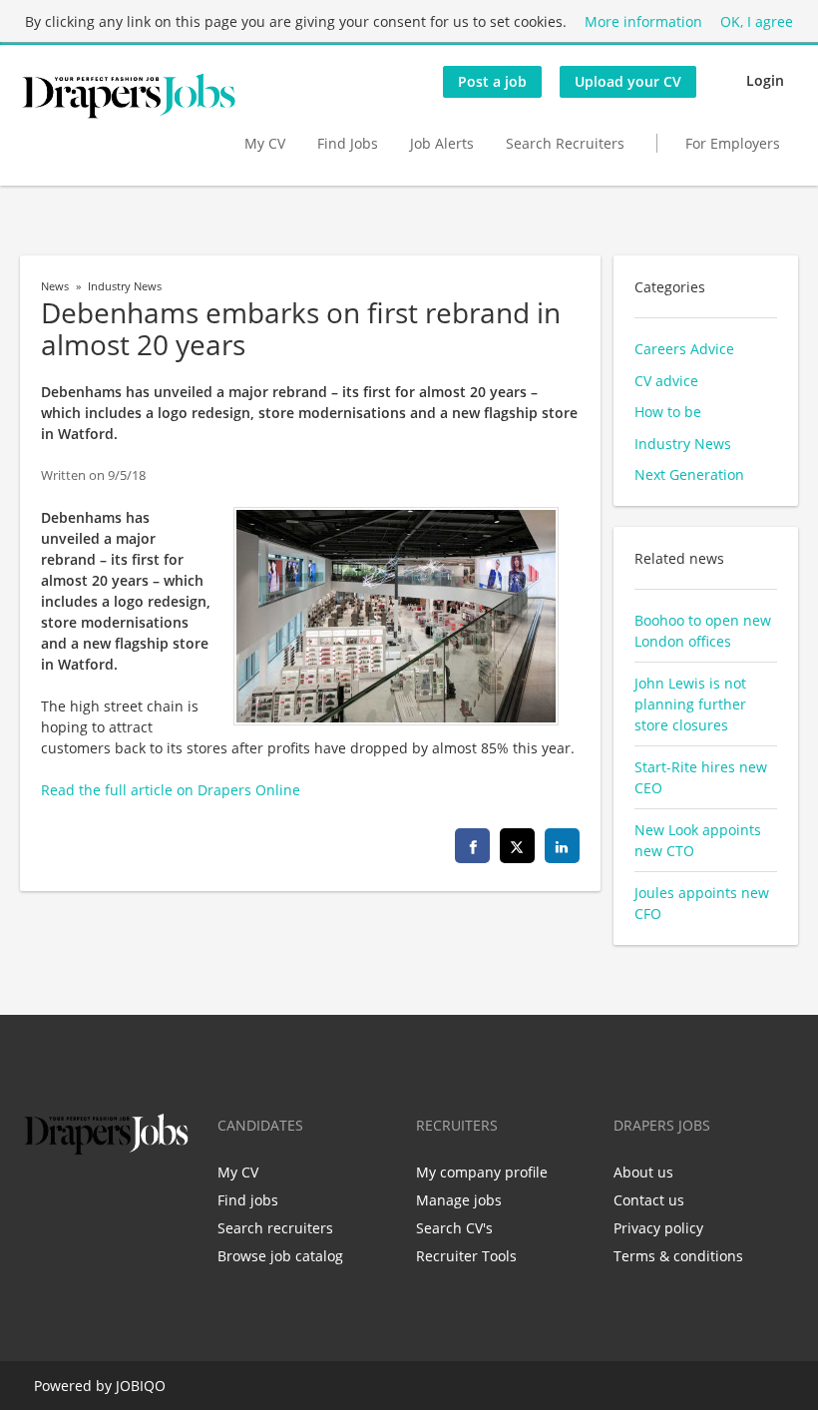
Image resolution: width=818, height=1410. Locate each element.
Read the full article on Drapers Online (170, 789)
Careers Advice (684, 348)
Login (765, 80)
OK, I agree (756, 21)
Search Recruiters (565, 143)
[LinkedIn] (100, 1201)
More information (643, 21)
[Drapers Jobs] (128, 96)
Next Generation (689, 474)
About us (643, 1172)
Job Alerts (442, 143)
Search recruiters (275, 1227)
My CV (264, 143)
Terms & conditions (678, 1255)
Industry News (125, 286)
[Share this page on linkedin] (562, 845)
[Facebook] (34, 1201)
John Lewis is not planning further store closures (690, 704)
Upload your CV (628, 81)
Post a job (492, 81)
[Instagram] (133, 1201)
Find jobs (247, 1199)
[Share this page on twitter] (517, 845)
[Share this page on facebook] (472, 845)
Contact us (649, 1199)
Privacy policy (658, 1227)
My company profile (482, 1172)
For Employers (732, 143)
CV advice (666, 380)
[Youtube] (163, 1201)
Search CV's (454, 1227)
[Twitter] (67, 1201)
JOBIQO (141, 1385)
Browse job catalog (280, 1255)
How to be (667, 411)
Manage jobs (459, 1199)
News (55, 286)
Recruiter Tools (466, 1255)
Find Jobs (347, 143)
